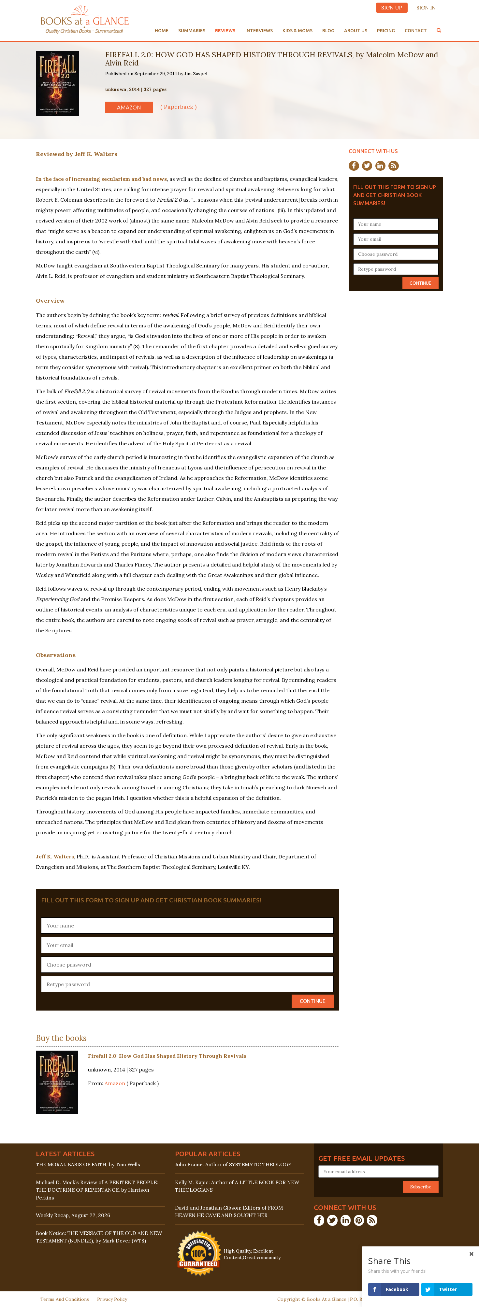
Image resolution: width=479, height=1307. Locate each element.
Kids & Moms (297, 30)
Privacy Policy (112, 1299)
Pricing (386, 30)
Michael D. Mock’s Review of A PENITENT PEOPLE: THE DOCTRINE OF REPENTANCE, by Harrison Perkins (97, 1189)
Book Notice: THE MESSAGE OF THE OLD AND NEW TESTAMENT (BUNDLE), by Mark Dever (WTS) (99, 1237)
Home (161, 30)
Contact (416, 30)
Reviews (225, 30)
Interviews (259, 30)
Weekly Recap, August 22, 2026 (73, 1215)
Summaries (191, 30)
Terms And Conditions (64, 1299)
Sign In (426, 8)
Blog (328, 30)
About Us (355, 30)
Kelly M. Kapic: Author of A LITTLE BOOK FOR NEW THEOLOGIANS (237, 1186)
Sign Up (391, 8)
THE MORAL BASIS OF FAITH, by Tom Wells (88, 1164)
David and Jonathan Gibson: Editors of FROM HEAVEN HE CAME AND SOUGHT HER (229, 1211)
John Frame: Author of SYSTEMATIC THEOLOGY (233, 1164)
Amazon (129, 107)
